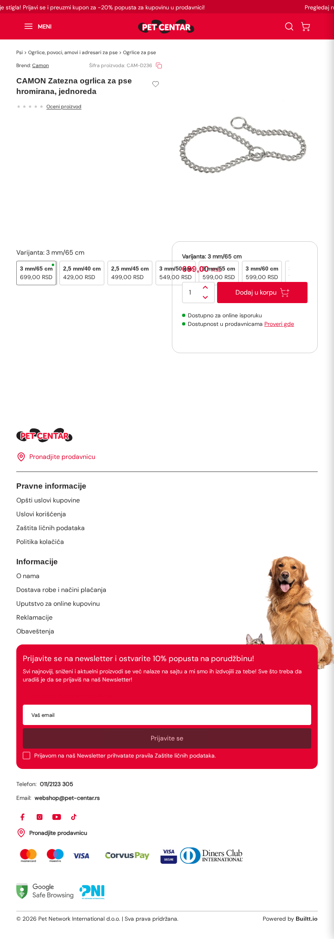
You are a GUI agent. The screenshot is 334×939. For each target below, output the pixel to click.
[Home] (167, 435)
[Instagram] (39, 817)
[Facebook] (22, 817)
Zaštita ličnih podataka (50, 528)
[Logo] (166, 26)
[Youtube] (57, 817)
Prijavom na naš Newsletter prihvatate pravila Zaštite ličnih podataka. (125, 755)
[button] (33, 26)
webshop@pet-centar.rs (67, 797)
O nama (28, 576)
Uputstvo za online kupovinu (58, 603)
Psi (19, 52)
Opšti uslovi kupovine (48, 500)
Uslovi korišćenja (41, 514)
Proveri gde (279, 324)
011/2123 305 (56, 784)
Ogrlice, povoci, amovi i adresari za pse (73, 52)
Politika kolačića (40, 541)
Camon (40, 65)
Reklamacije (34, 617)
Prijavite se (167, 738)
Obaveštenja (35, 631)
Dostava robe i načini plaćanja (61, 589)
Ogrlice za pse (139, 52)
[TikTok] (74, 817)
